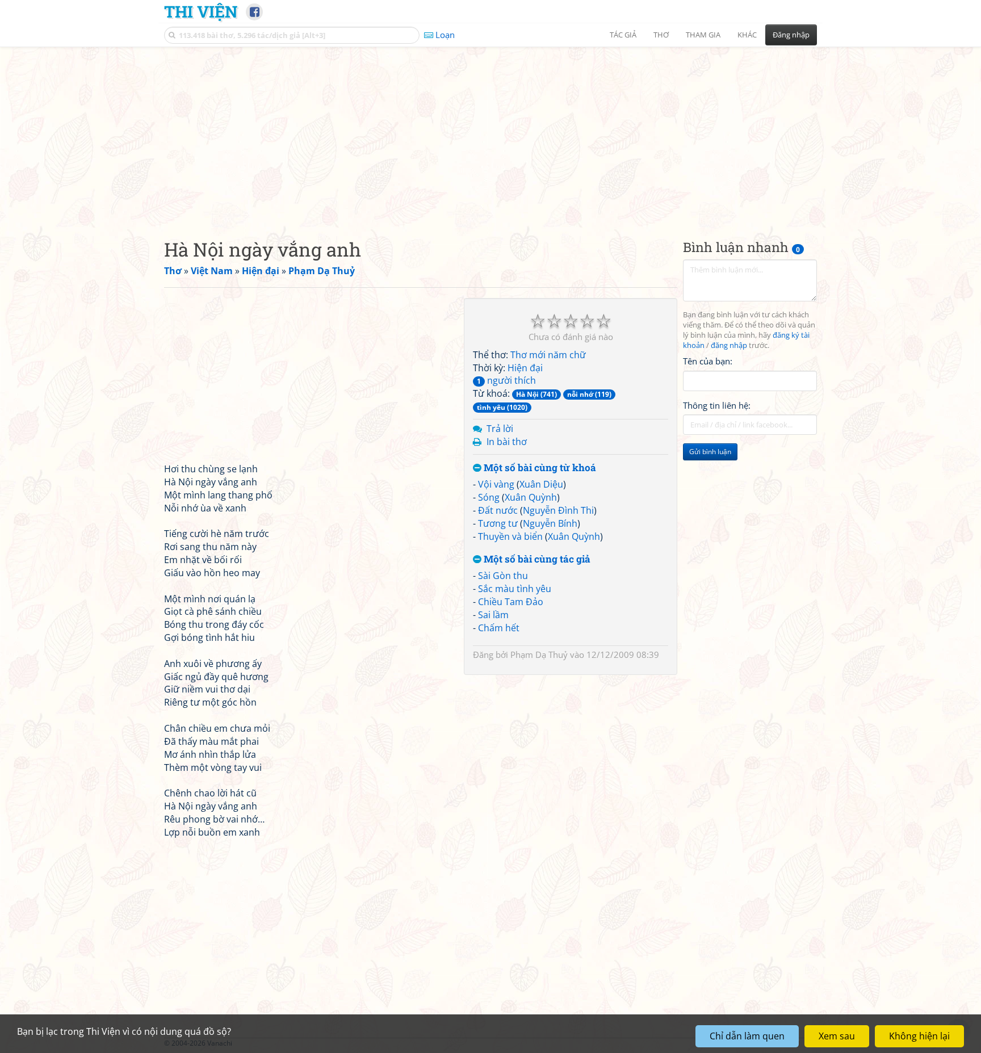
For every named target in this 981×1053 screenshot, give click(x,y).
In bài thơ (507, 441)
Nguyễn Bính (550, 523)
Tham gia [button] (703, 35)
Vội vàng (496, 484)
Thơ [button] (661, 35)
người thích (506, 380)
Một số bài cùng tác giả (535, 559)
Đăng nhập (791, 35)
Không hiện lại (919, 1036)
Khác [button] (747, 35)
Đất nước (498, 510)
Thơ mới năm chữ (548, 355)
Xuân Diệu (541, 484)
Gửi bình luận (710, 451)
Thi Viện (200, 11)
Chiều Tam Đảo (510, 601)
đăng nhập (729, 345)
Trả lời (500, 428)
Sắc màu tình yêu (514, 588)
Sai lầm (493, 615)
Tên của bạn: (707, 361)
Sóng (489, 497)
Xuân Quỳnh (531, 497)
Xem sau (837, 1036)
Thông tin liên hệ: (717, 405)
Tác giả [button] (623, 35)
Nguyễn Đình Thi (558, 510)
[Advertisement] (490, 133)
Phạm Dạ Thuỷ (539, 654)
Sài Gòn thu (503, 575)
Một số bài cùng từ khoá (538, 468)
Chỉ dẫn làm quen (747, 1036)
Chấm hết (498, 628)
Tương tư (498, 523)
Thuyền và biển (510, 536)
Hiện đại (525, 368)
